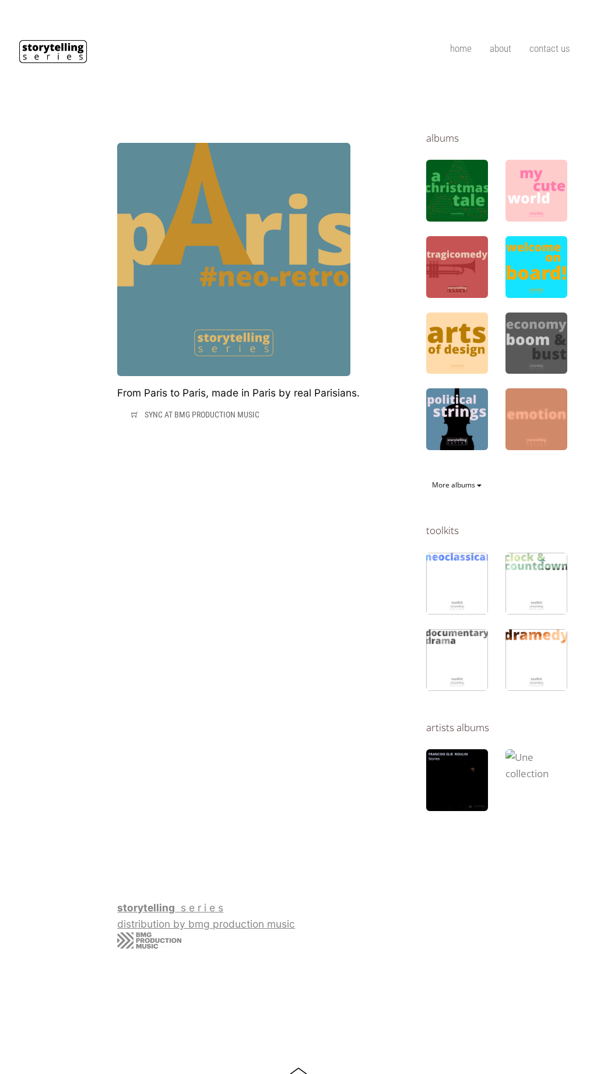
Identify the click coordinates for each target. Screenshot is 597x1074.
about (500, 48)
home (461, 48)
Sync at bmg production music (202, 414)
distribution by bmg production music (206, 924)
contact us (549, 48)
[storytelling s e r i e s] (53, 58)
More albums (454, 485)
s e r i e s (170, 907)
